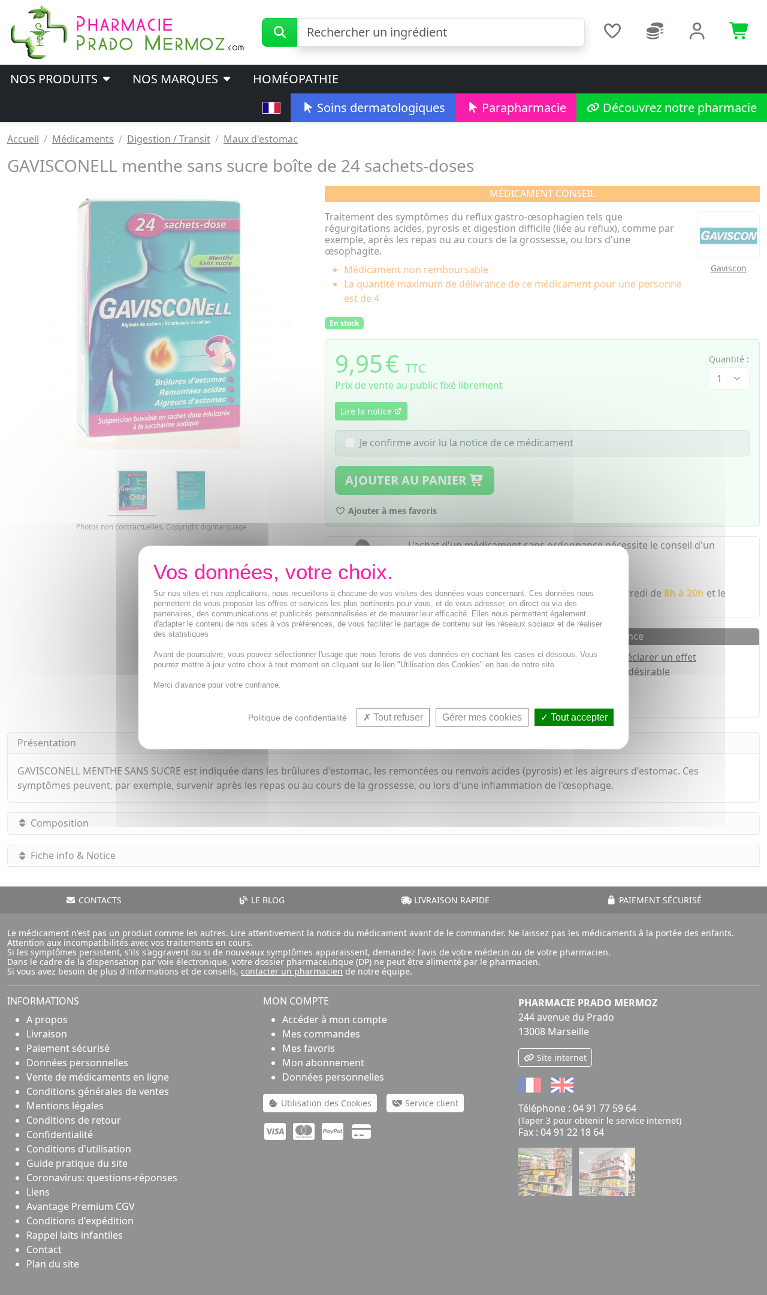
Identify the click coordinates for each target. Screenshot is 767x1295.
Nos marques (176, 79)
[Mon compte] (697, 32)
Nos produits (55, 79)
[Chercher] (279, 32)
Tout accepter (578, 717)
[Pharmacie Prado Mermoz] (127, 31)
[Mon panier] (740, 32)
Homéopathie (296, 79)
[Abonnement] (655, 32)
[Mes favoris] (612, 32)
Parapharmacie (522, 107)
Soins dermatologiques (379, 107)
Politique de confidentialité (297, 717)
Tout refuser (397, 717)
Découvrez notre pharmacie (678, 107)
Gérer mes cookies (482, 717)
